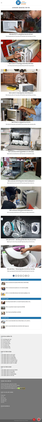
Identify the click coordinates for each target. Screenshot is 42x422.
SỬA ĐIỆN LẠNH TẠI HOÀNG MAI (9, 358)
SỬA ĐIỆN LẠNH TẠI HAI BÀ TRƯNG (10, 369)
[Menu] (1, 2)
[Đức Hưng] (21, 2)
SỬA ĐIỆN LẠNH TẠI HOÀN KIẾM (9, 374)
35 (25, 275)
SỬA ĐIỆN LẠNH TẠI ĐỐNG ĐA (8, 372)
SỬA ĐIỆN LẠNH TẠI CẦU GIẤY (8, 354)
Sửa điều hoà (3, 400)
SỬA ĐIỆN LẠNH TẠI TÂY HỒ (8, 375)
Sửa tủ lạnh (3, 398)
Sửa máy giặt (4, 399)
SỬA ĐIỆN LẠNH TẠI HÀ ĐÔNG (8, 356)
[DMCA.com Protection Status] (21, 388)
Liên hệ (2, 402)
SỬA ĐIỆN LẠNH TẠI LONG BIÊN (9, 357)
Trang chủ (3, 395)
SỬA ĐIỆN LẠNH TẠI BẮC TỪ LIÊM (9, 363)
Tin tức (2, 396)
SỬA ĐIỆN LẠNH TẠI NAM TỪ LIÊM (9, 361)
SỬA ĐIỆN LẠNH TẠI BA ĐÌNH (8, 371)
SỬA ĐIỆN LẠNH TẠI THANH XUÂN (9, 360)
